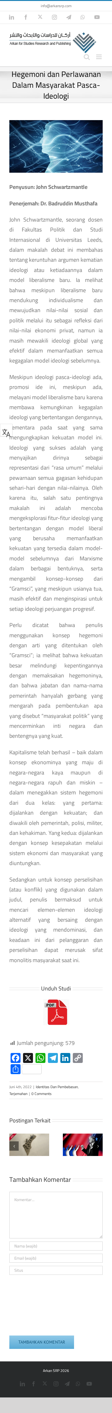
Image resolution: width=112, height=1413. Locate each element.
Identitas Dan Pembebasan (57, 1086)
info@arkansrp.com (56, 5)
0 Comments (41, 1093)
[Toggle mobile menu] (99, 57)
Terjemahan (18, 1093)
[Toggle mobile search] (87, 57)
